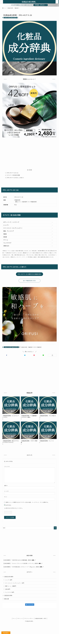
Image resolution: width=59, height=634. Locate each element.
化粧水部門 (7, 589)
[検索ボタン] (57, 1)
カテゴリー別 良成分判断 (13, 175)
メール (6, 491)
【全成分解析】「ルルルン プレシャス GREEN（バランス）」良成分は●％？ (23, 563)
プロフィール (20, 618)
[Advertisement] (29, 152)
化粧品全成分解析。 (29, 2)
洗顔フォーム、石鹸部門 (10, 586)
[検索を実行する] (55, 527)
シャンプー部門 (8, 580)
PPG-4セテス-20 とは (12, 173)
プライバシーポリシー (28, 618)
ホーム (14, 618)
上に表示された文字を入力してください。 (13, 508)
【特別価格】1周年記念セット (40, 5)
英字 (16, 17)
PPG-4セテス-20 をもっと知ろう (15, 177)
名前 (5, 485)
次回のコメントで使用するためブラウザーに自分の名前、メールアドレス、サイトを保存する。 (27, 502)
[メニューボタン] (1, 1)
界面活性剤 (13, 17)
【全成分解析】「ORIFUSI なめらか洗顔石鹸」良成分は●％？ (19, 560)
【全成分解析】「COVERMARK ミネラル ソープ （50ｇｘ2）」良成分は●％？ (23, 567)
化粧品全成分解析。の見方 (40, 618)
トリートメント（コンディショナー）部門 (14, 583)
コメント (6, 466)
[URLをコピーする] (52, 355)
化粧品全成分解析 (8, 576)
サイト (5, 497)
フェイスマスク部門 (9, 592)
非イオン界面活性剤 (37, 347)
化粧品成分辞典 (7, 17)
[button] (6, 355)
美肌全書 (6, 599)
